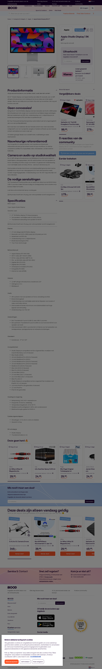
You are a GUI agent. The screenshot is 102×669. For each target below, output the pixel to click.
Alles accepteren (12, 662)
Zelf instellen (25, 662)
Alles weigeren (38, 662)
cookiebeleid (35, 657)
